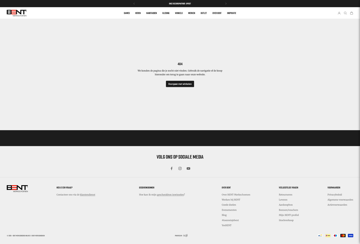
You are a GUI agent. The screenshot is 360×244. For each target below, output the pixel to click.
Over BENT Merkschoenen (236, 194)
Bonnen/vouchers (288, 210)
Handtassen (151, 13)
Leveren (283, 199)
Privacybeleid (335, 194)
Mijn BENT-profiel (289, 215)
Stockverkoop (286, 220)
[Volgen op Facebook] (172, 168)
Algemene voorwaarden (340, 199)
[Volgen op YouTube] (188, 168)
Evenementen (229, 210)
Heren (138, 13)
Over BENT (216, 13)
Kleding (165, 13)
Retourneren (285, 194)
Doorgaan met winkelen (180, 83)
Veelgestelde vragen (288, 187)
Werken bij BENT (231, 199)
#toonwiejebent (230, 220)
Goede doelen (229, 204)
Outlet (204, 13)
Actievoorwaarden (337, 204)
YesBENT (226, 225)
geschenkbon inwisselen (170, 194)
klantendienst (87, 194)
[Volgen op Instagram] (180, 168)
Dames (127, 13)
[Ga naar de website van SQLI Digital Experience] (185, 235)
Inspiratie (231, 13)
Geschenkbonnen (146, 187)
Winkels (179, 13)
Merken (191, 13)
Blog (224, 215)
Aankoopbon (286, 204)
